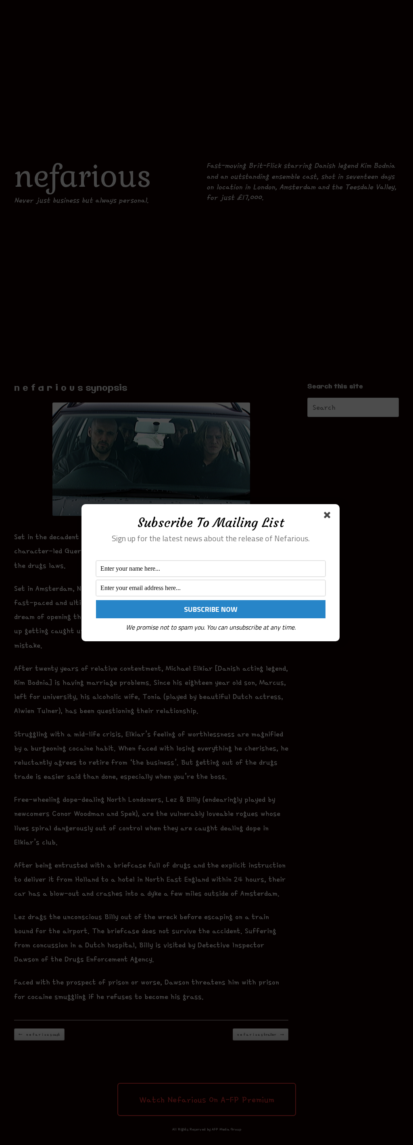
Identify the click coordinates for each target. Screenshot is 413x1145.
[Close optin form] (329, 516)
